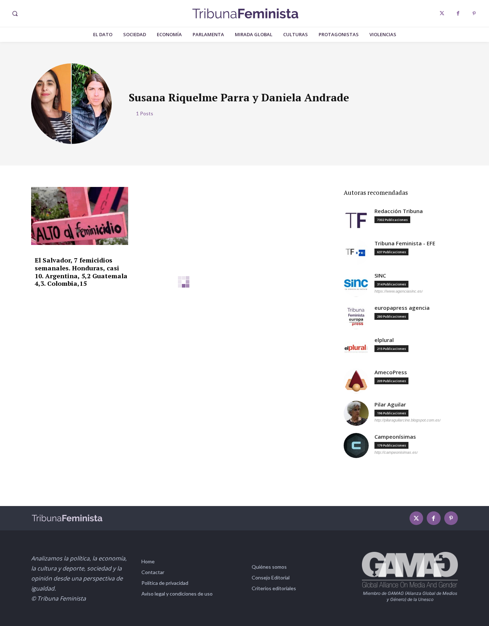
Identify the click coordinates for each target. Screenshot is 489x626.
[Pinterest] (474, 13)
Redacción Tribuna (398, 211)
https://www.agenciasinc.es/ (398, 291)
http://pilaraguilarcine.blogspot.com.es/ (407, 420)
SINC (380, 275)
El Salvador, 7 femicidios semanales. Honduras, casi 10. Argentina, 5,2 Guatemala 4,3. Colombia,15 (81, 272)
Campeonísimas (395, 436)
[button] (15, 14)
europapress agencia (402, 307)
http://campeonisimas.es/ (396, 452)
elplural (384, 340)
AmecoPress (390, 372)
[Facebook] (458, 13)
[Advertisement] (184, 355)
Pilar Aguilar (390, 404)
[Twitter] (442, 13)
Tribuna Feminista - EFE (404, 243)
